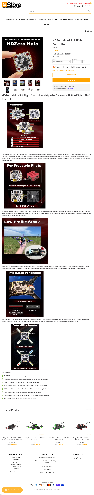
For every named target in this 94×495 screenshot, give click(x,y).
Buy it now (71, 80)
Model (54, 59)
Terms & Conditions (16, 466)
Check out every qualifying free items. (63, 70)
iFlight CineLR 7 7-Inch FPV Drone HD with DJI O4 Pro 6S (12, 439)
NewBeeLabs (16, 468)
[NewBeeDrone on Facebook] (85, 31)
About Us (16, 461)
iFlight (12, 442)
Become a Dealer (16, 470)
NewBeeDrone (43, 489)
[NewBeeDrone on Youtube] (91, 31)
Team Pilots (16, 462)
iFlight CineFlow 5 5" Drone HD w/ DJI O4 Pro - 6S (82, 439)
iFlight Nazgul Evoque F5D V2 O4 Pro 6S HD (59, 439)
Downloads (16, 459)
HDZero (55, 47)
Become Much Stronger (16, 471)
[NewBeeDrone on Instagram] (88, 31)
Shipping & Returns (16, 464)
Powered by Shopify (54, 489)
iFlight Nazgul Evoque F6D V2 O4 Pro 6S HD (35, 439)
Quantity (75, 59)
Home (3, 31)
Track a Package (16, 457)
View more (88, 409)
